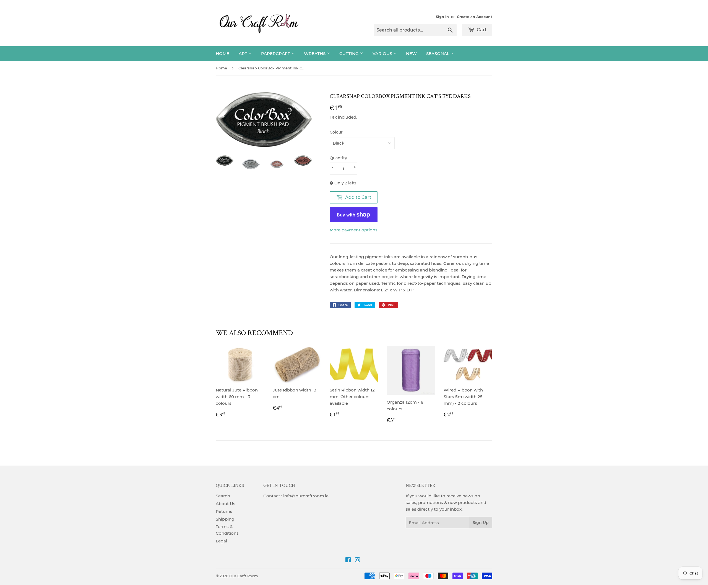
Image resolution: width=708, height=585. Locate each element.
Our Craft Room (243, 576)
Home (222, 53)
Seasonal (438, 53)
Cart (481, 29)
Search (223, 495)
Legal (221, 541)
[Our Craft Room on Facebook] (348, 560)
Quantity (338, 157)
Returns (224, 511)
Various (383, 53)
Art (243, 53)
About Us (225, 503)
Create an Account (474, 17)
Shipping (225, 519)
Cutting (349, 53)
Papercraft (276, 53)
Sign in (442, 17)
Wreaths (315, 53)
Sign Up (481, 522)
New (411, 53)
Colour (336, 132)
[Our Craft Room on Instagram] (357, 560)
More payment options (354, 230)
